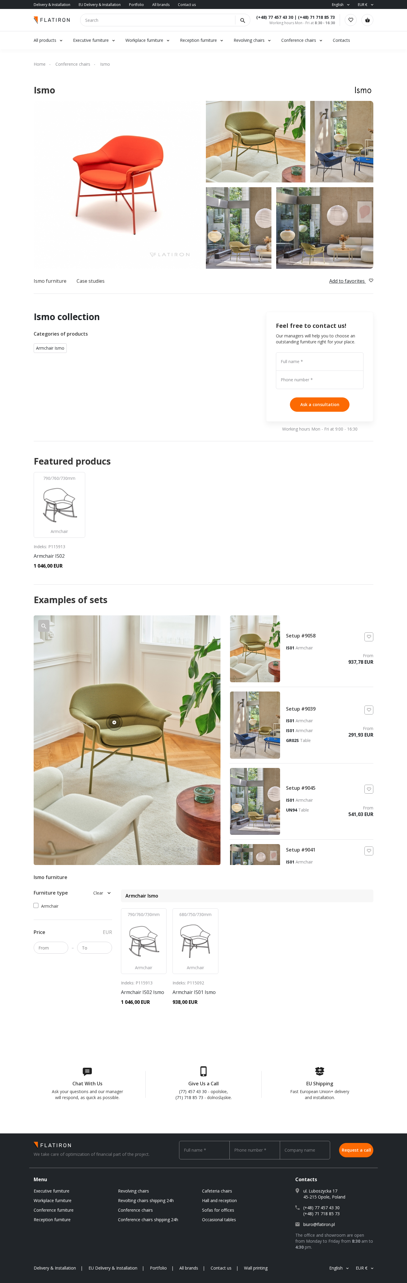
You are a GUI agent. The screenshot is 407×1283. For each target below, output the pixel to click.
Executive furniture (91, 40)
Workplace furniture (144, 40)
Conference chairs (298, 40)
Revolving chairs (249, 40)
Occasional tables (219, 1219)
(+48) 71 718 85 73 (316, 17)
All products (45, 40)
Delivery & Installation (52, 4)
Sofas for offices (218, 1210)
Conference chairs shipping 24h (148, 1219)
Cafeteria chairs (217, 1191)
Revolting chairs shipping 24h (146, 1200)
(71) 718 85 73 (189, 1097)
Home (40, 64)
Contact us (187, 4)
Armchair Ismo (50, 348)
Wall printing (256, 1268)
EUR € (362, 4)
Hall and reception (219, 1200)
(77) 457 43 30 (193, 1091)
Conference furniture (54, 1210)
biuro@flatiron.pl (319, 1224)
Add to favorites (347, 281)
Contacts (341, 40)
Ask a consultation (319, 404)
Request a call (356, 1150)
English (338, 4)
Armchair (49, 906)
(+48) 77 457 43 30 (274, 17)
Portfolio (136, 4)
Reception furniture (199, 40)
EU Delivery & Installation (100, 4)
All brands (161, 4)
